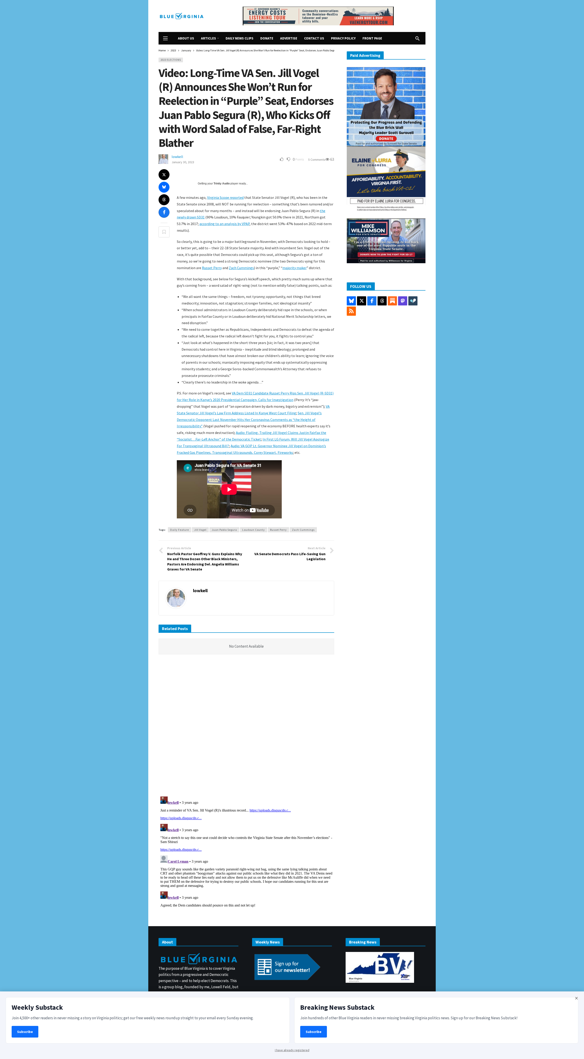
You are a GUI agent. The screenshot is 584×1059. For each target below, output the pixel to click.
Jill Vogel (200, 529)
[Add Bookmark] (164, 231)
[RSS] (351, 311)
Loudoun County (253, 529)
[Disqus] (246, 727)
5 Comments (316, 160)
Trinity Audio (222, 183)
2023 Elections (171, 59)
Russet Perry (212, 267)
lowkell (177, 156)
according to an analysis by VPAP (224, 223)
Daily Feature (179, 529)
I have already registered (292, 1050)
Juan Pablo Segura (224, 529)
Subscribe (25, 1032)
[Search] (417, 38)
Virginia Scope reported (225, 197)
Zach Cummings (241, 267)
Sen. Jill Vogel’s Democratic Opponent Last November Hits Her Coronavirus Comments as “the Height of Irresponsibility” (249, 419)
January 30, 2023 (183, 162)
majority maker (294, 267)
